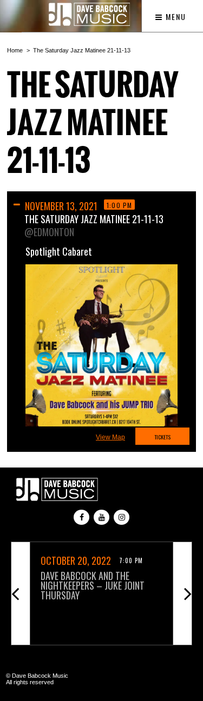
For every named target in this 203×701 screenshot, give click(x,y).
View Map (110, 437)
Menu (174, 16)
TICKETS (162, 437)
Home (15, 50)
